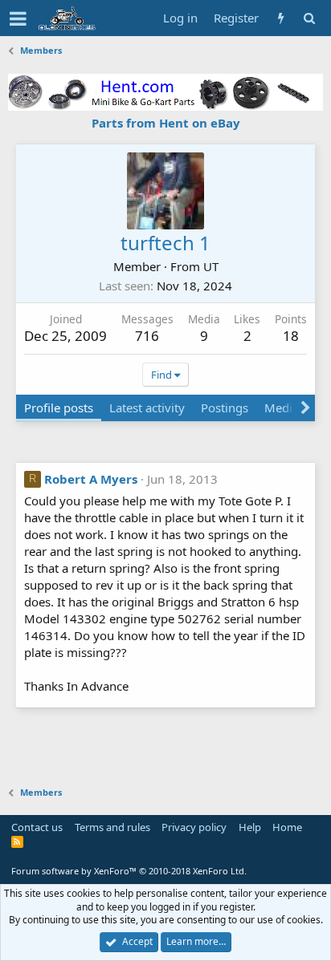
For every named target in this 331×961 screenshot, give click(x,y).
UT (211, 266)
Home (287, 827)
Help (250, 827)
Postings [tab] (224, 407)
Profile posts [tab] (58, 407)
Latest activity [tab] (147, 407)
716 (147, 335)
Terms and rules (112, 827)
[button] (18, 18)
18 (291, 335)
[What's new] (281, 18)
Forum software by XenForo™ (129, 871)
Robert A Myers (90, 479)
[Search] (309, 18)
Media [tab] (281, 407)
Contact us (37, 827)
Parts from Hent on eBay (166, 123)
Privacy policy (194, 827)
